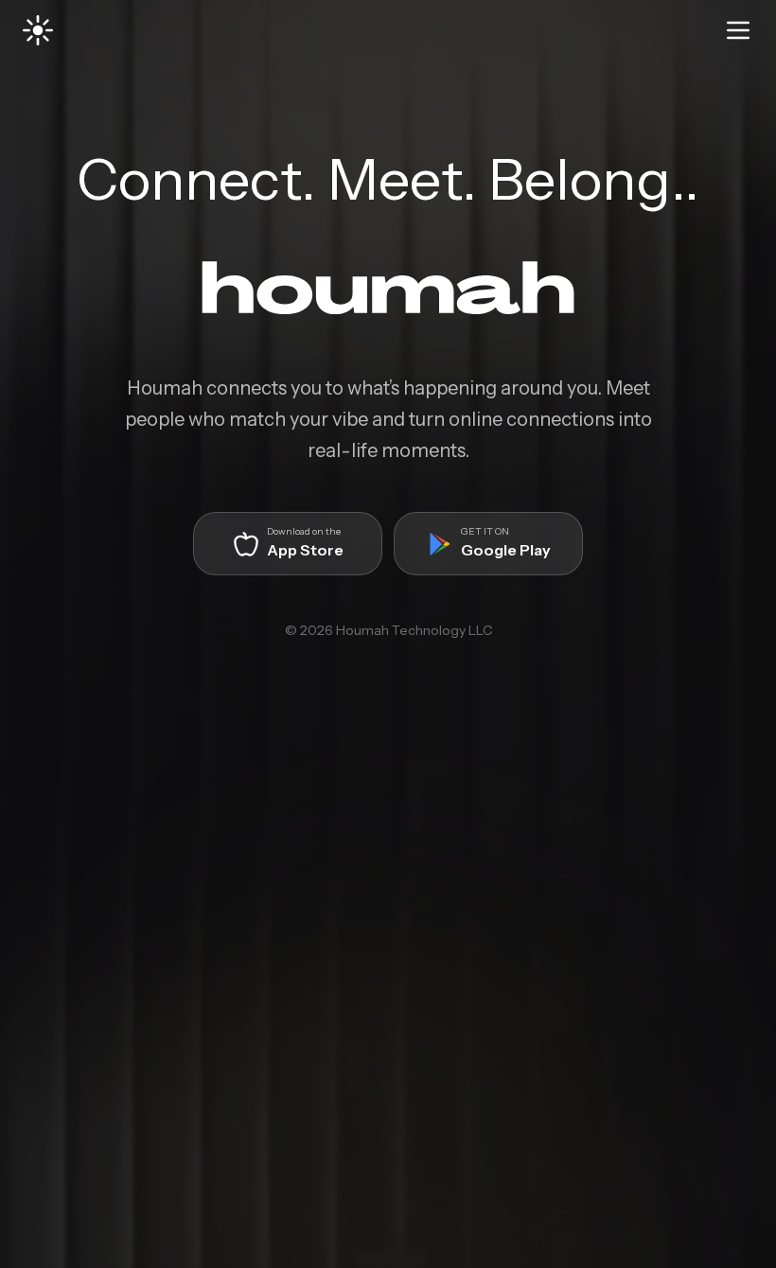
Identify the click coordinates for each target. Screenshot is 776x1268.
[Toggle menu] (738, 30)
